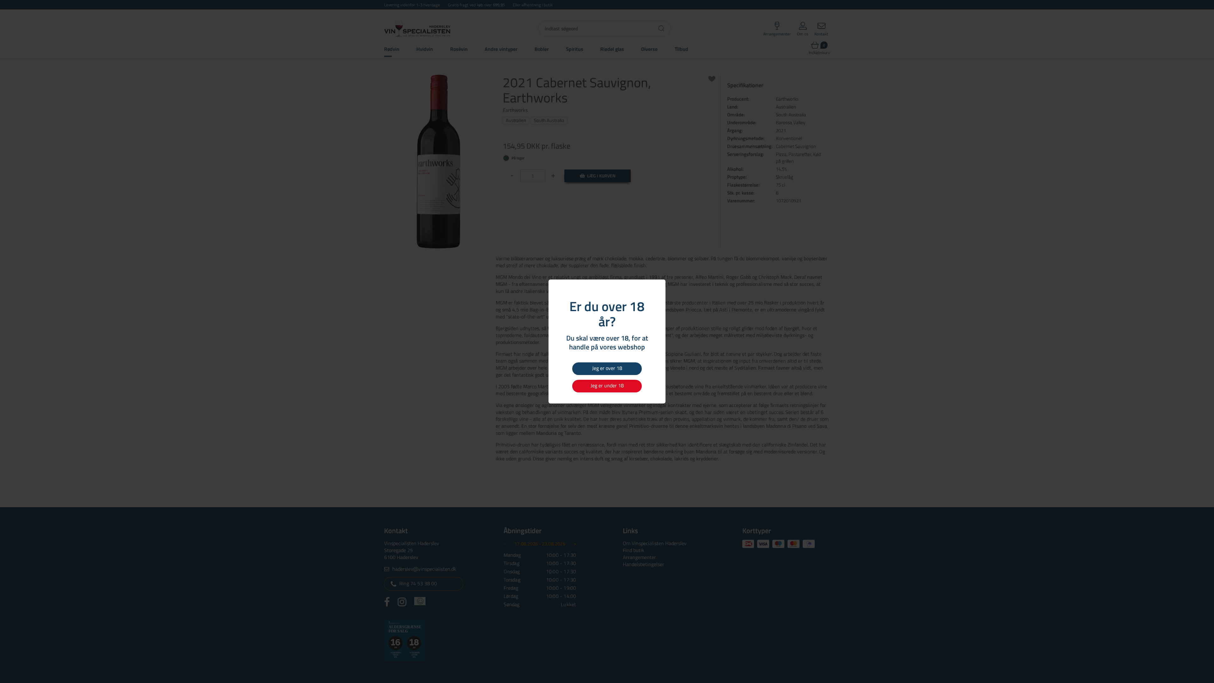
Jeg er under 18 (607, 385)
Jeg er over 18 (607, 368)
